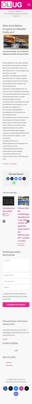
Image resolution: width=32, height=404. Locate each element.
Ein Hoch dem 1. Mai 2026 (22, 211)
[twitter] (10, 364)
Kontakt (5, 315)
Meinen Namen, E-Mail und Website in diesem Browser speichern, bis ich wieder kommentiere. (15, 272)
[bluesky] (16, 364)
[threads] (26, 364)
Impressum (9, 338)
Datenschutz (9, 341)
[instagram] (21, 364)
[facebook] (5, 364)
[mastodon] (16, 370)
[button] (4, 209)
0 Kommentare (13, 164)
